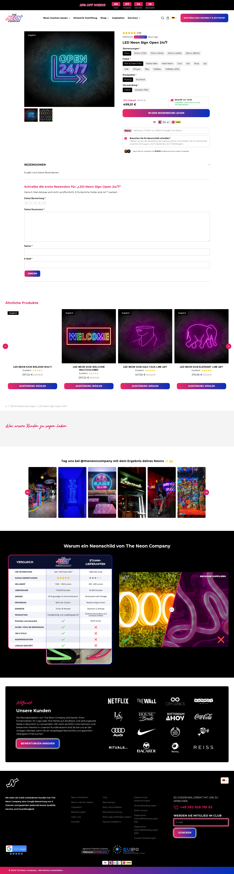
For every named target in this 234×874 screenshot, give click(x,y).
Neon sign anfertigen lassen (117, 817)
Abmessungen (131, 48)
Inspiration (118, 18)
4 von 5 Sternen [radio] (40, 203)
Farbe (127, 59)
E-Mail (28, 258)
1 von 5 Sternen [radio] (26, 203)
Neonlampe (109, 802)
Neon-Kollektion (79, 797)
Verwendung (131, 85)
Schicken (184, 832)
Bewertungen (78, 812)
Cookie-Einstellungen (145, 838)
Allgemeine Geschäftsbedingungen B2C (146, 818)
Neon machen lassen (55, 18)
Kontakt (75, 821)
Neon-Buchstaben (112, 807)
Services (133, 18)
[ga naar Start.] (6, 406)
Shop (103, 18)
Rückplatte (129, 75)
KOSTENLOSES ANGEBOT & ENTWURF (204, 18)
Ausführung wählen (32, 386)
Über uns (76, 817)
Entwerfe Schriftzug (85, 18)
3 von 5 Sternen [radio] (35, 203)
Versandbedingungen (145, 805)
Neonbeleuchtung (112, 812)
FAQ (105, 797)
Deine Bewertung (35, 198)
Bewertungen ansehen (38, 743)
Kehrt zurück (140, 810)
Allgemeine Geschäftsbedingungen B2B (146, 829)
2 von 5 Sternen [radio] (31, 203)
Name (28, 246)
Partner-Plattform (112, 821)
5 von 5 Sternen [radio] (44, 203)
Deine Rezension (34, 209)
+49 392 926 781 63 (196, 807)
